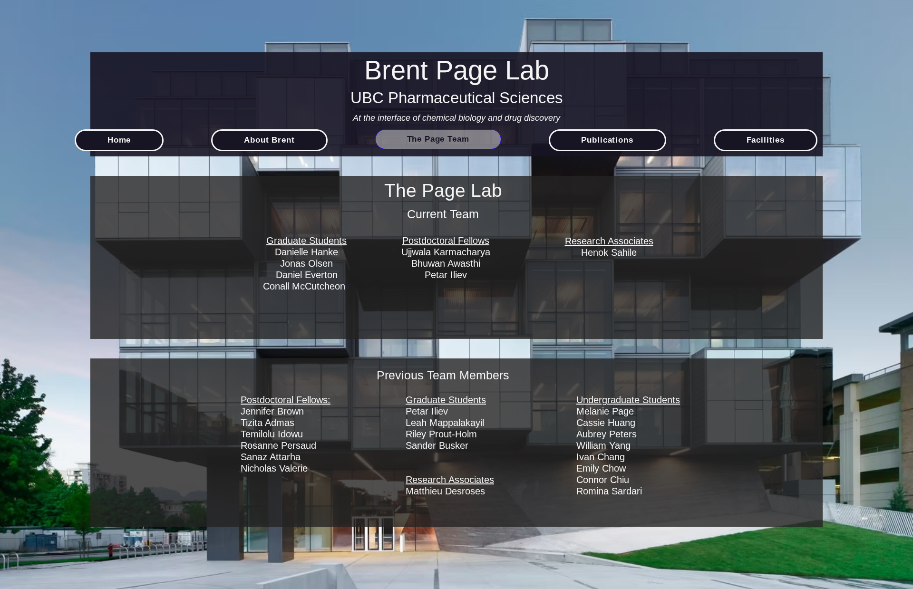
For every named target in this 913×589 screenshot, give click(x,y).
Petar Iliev (427, 411)
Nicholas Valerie (274, 468)
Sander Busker (438, 445)
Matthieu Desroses (445, 491)
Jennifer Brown (274, 411)
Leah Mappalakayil (445, 422)
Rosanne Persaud (278, 445)
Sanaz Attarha (271, 457)
